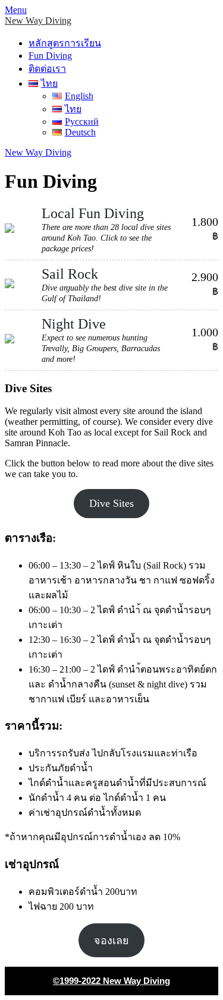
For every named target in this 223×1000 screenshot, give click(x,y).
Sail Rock (70, 274)
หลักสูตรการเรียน (65, 43)
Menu (16, 10)
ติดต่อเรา (47, 69)
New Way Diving (38, 20)
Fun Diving (50, 56)
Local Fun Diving (93, 213)
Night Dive (74, 324)
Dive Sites (111, 503)
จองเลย (111, 941)
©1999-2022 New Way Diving (111, 981)
